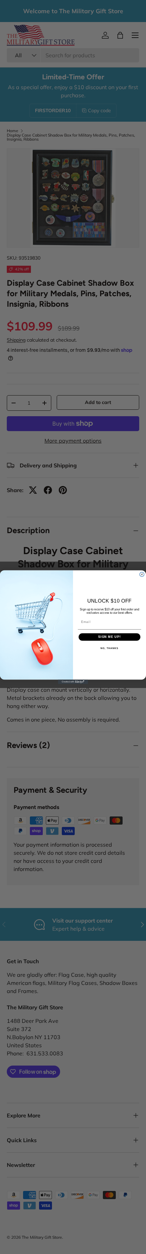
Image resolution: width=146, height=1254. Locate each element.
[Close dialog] (142, 574)
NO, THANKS (109, 648)
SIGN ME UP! (109, 636)
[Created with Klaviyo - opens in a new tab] (73, 682)
